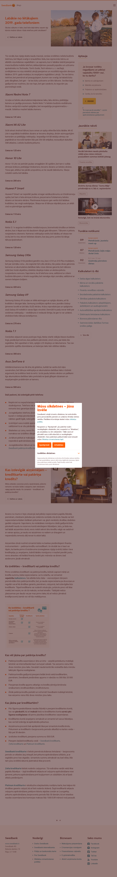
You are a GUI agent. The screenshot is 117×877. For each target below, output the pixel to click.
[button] (58, 453)
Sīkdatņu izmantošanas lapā (52, 439)
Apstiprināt (44, 445)
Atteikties (58, 445)
